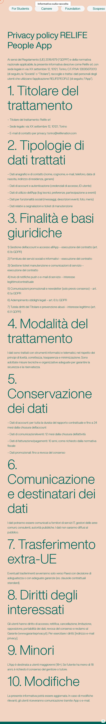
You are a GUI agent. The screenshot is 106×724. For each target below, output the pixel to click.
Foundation (72, 8)
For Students (20, 8)
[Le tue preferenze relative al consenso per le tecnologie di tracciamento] (103, 721)
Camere (46, 8)
